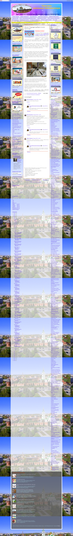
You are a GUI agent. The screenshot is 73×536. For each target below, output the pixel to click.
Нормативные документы (43, 16)
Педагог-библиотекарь (54, 351)
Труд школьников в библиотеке (54, 423)
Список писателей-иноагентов (54, 413)
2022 (14, 218)
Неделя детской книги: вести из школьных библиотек (17, 233)
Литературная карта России (55, 289)
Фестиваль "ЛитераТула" (55, 443)
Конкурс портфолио (54, 269)
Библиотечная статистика (55, 129)
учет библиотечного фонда (55, 432)
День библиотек (53, 192)
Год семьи (52, 183)
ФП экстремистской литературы (54, 448)
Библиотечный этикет (54, 139)
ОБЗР (52, 335)
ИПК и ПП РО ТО (15, 125)
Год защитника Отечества (55, 172)
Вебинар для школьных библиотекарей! (18, 346)
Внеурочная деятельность (55, 150)
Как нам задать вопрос (54, 250)
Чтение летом (53, 457)
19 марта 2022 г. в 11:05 (37, 114)
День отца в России (54, 209)
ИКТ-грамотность (15, 19)
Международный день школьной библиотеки (54, 311)
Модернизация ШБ (54, 317)
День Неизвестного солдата (55, 208)
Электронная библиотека (55, 462)
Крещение (52, 281)
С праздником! (18, 519)
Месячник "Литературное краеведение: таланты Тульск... (17, 263)
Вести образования (15, 118)
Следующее (27, 179)
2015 (14, 359)
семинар (52, 395)
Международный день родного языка (54, 306)
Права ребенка (53, 363)
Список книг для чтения (55, 409)
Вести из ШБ (53, 149)
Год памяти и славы (54, 180)
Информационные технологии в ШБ (54, 241)
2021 (14, 351)
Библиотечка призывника (55, 128)
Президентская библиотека (55, 369)
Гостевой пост (53, 186)
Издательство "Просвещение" (17, 135)
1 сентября (53, 101)
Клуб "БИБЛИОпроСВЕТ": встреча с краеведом (18, 271)
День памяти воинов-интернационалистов (54, 211)
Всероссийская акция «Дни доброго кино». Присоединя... (18, 239)
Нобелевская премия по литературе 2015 (55, 327)
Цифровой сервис (54, 450)
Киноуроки (52, 259)
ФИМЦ (13, 130)
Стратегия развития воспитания (54, 417)
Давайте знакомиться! (24, 16)
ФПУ (51, 449)
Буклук (52, 140)
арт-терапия (53, 115)
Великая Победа (53, 146)
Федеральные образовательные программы (56, 436)
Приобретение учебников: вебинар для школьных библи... (17, 329)
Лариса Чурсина (30, 138)
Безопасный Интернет (54, 119)
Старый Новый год (54, 414)
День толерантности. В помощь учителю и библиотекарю (25, 514)
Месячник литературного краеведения (33, 94)
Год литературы (53, 176)
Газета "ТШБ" (53, 162)
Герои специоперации (54, 163)
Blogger (59, 525)
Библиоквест (53, 123)
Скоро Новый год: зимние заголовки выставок (23, 494)
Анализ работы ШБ (54, 112)
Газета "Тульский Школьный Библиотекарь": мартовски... (17, 248)
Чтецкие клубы (53, 458)
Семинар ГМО (53, 396)
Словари (52, 400)
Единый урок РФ (15, 119)
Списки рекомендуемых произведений (55, 408)
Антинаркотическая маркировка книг (54, 114)
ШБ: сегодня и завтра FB (16, 133)
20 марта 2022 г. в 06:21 (37, 138)
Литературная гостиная (55, 288)
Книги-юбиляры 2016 (54, 262)
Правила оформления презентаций (54, 365)
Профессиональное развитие (56, 373)
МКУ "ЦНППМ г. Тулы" (16, 129)
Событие (52, 401)
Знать (52, 236)
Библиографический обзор (55, 120)
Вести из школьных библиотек (17, 273)
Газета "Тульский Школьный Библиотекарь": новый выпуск (25, 509)
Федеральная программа (55, 434)
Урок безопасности (54, 427)
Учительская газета (15, 120)
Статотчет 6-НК (53, 415)
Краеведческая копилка (24, 19)
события (52, 402)
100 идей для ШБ (54, 102)
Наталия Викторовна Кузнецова (35, 129)
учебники (52, 428)
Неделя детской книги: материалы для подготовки (17, 322)
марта (15, 231)
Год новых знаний (54, 179)
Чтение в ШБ (53, 456)
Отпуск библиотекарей (54, 344)
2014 (14, 360)
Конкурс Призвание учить (55, 270)
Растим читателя (15, 146)
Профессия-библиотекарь (54, 16)
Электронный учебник (54, 463)
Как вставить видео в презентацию (54, 249)
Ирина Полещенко (30, 99)
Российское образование (16, 117)
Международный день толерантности (54, 309)
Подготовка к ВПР (54, 356)
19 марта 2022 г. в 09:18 (37, 99)
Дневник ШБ (53, 232)
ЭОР (51, 464)
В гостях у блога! (19, 504)
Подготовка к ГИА (54, 357)
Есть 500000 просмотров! (20, 479)
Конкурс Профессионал (55, 271)
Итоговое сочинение (54, 247)
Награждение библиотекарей (55, 319)
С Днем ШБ (53, 394)
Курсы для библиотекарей (55, 284)
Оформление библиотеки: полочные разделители (24, 489)
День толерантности (54, 227)
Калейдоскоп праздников (35, 19)
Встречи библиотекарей (55, 160)
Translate (19, 174)
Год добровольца (54, 169)
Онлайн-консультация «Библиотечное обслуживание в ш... (17, 340)
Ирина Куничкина (30, 114)
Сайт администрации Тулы (16, 126)
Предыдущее (46, 179)
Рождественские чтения (55, 389)
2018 (14, 355)
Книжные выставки (54, 263)
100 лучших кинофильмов (55, 103)
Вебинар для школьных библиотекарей (18, 302)
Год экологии (53, 185)
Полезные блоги (53, 362)
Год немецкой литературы (55, 178)
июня (15, 227)
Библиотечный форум (54, 138)
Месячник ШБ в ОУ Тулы (55, 316)
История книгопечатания (55, 246)
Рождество (52, 390)
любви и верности (54, 292)
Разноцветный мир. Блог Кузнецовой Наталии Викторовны (17, 157)
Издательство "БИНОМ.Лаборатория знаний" (16, 139)
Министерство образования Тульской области (16, 123)
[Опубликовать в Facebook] (46, 93)
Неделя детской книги (54, 323)
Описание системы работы (55, 339)
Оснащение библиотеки (55, 341)
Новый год (52, 331)
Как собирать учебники (54, 255)
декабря (15, 219)
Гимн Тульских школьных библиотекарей (55, 166)
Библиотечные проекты (54, 135)
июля (15, 226)
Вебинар (52, 145)
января (15, 349)
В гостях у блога (53, 143)
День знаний (53, 201)
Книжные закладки (54, 264)
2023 (14, 217)
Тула (51, 424)
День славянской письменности (53, 224)
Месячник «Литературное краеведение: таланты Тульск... (17, 333)
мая (15, 228)
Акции (52, 111)
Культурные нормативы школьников (54, 283)
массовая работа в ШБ (54, 297)
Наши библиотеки (33, 16)
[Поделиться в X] (45, 93)
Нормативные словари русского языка (54, 334)
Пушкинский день (54, 379)
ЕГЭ (51, 235)
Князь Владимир (53, 265)
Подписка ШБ (53, 358)
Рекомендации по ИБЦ (54, 388)
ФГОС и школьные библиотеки (53, 18)
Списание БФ (53, 406)
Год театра (52, 184)
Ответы (29, 104)
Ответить (28, 102)
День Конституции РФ (54, 202)
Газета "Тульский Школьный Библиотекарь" (28, 18)
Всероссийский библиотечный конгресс (55, 157)
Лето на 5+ (52, 287)
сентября (16, 223)
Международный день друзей (56, 302)
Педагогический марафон (55, 352)
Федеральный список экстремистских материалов (55, 441)
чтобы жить (53, 459)
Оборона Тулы (53, 336)
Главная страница (15, 16)
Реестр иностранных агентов (55, 385)
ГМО (51, 168)
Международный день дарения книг (54, 299)
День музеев (53, 206)
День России (53, 216)
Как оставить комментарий (55, 254)
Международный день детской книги (54, 301)
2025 (14, 214)
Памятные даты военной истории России (55, 348)
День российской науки (54, 217)
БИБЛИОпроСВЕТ (54, 126)
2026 (14, 213)
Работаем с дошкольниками (46, 19)
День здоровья (53, 200)
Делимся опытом (53, 191)
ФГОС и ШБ (53, 433)
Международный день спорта (56, 307)
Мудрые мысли (53, 318)
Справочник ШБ (15, 18)
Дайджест (52, 190)
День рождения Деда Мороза (55, 215)
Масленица (53, 296)
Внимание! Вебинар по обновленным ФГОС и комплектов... (18, 299)
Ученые (52, 431)
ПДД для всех (53, 350)
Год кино (52, 173)
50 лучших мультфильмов (55, 104)
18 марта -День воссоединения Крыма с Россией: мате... (17, 312)
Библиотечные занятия (42, 18)
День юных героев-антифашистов (54, 230)
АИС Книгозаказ (53, 110)
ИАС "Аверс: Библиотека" (55, 237)
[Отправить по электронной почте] (43, 93)
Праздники (52, 366)
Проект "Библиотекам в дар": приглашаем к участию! (18, 315)
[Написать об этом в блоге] (44, 93)
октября (15, 222)
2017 (14, 356)
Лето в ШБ (55, 19)
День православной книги (55, 214)
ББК (51, 118)
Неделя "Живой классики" (55, 322)
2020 (14, 352)
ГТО (51, 189)
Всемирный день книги (54, 151)
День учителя (53, 228)
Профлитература (54, 376)
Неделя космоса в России (55, 324)
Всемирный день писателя (55, 152)
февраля (15, 348)
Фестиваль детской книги (55, 446)
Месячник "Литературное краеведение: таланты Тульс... (17, 292)
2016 (14, 357)
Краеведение (53, 277)
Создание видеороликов (55, 403)
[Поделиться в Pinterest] (47, 93)
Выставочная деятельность (55, 161)
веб (51, 144)
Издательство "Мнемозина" (16, 143)
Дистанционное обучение (55, 231)
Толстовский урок (54, 421)
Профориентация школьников (54, 378)
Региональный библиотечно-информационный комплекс (17, 148)
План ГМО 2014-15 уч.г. (55, 353)
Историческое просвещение (55, 245)
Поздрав (52, 359)
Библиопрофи (53, 127)
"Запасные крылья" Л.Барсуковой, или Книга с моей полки (19, 160)
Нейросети (52, 325)
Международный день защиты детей (54, 304)
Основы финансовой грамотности (54, 343)
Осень (52, 340)
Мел (13, 134)
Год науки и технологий (55, 177)
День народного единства (55, 207)
